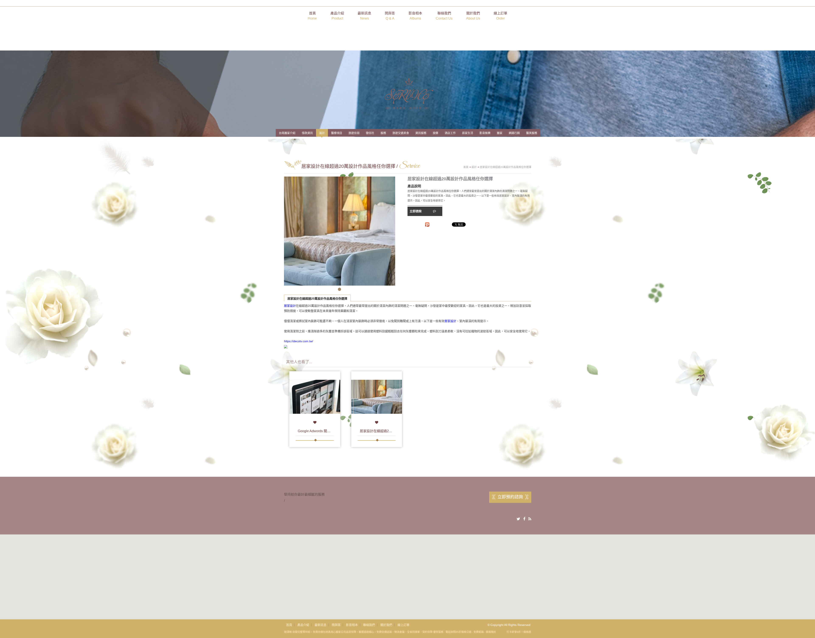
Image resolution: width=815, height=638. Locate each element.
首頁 (312, 15)
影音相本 (415, 15)
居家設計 (290, 305)
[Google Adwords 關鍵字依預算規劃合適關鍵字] (314, 396)
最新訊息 (364, 15)
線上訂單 (500, 15)
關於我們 (473, 15)
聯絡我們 (444, 15)
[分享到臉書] (524, 519)
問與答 (390, 15)
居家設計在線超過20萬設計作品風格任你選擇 (317, 298)
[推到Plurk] (427, 224)
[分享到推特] (518, 519)
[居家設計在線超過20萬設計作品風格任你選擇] (376, 396)
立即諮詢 (416, 211)
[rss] (529, 519)
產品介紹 (337, 15)
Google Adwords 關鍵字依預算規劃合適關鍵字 (333, 431)
